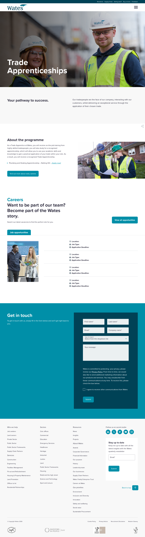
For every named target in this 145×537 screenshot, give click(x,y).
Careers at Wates (79, 483)
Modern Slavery (133, 521)
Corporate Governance (81, 452)
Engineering (11, 463)
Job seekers (11, 431)
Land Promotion (12, 479)
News (75, 431)
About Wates (78, 443)
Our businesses (78, 471)
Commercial (44, 435)
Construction (11, 459)
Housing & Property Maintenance (18, 475)
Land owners (11, 435)
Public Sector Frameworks (16, 447)
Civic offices (44, 431)
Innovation (76, 500)
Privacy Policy (97, 372)
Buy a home (126, 2)
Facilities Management (15, 467)
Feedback (135, 2)
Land (42, 463)
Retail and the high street (49, 475)
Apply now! (56, 163)
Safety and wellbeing (80, 504)
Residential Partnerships (15, 487)
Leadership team (79, 467)
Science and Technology (48, 479)
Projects (76, 439)
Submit (88, 399)
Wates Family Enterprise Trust (83, 479)
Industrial (43, 455)
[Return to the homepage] (17, 7)
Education (43, 439)
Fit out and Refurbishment (16, 471)
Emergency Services (47, 443)
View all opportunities (125, 220)
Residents (100, 2)
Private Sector (12, 439)
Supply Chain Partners (15, 451)
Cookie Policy (92, 521)
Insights (75, 435)
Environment (77, 492)
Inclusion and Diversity (81, 496)
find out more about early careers (23, 173)
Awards (75, 448)
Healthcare (44, 447)
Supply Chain (109, 2)
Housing (43, 471)
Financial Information (80, 455)
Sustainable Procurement (82, 511)
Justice (42, 459)
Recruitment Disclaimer (118, 521)
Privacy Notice (103, 521)
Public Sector (11, 443)
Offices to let (11, 483)
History (75, 463)
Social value (77, 507)
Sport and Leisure (46, 483)
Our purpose (77, 459)
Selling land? (118, 2)
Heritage (43, 451)
